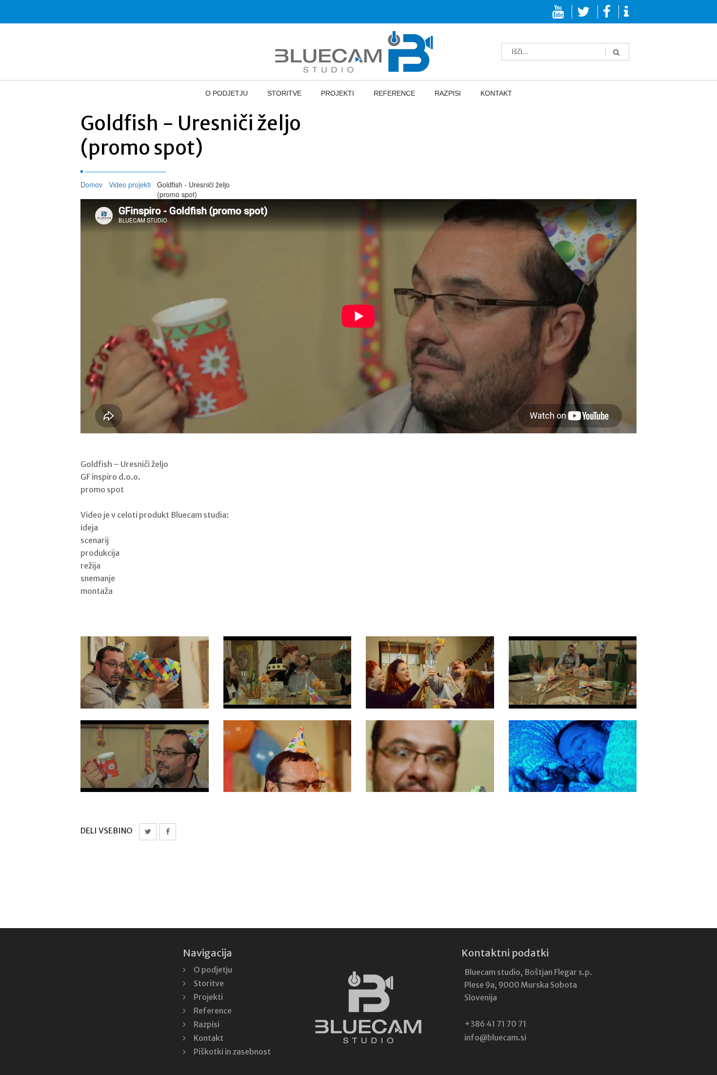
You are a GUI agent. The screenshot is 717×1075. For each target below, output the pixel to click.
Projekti (342, 93)
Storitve (299, 93)
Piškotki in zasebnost (232, 1051)
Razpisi (433, 93)
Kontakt (472, 93)
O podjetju (251, 93)
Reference (389, 93)
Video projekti (130, 184)
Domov (91, 184)
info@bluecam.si (495, 1037)
